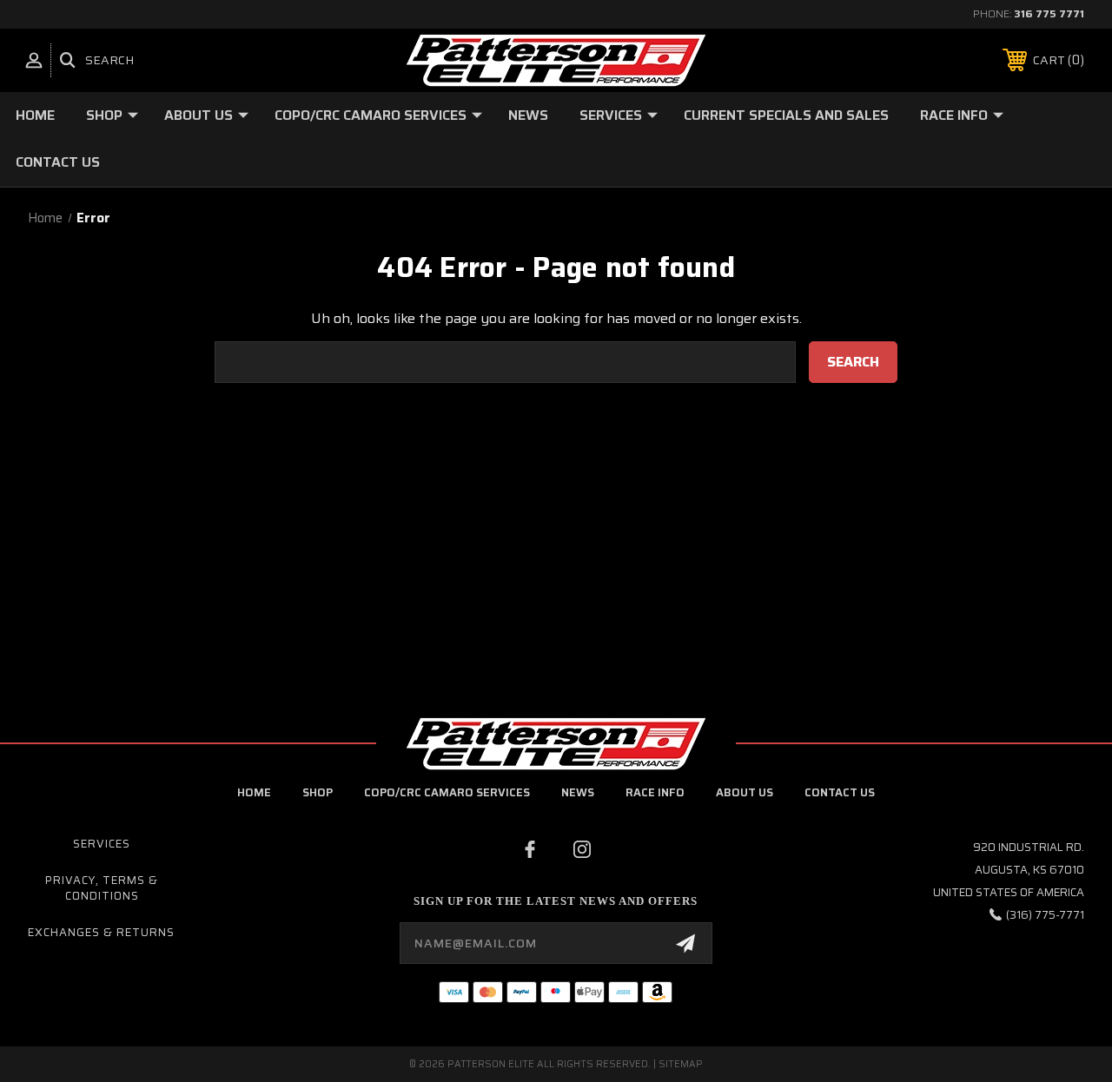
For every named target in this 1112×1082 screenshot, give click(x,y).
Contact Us (58, 162)
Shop (104, 115)
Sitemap (681, 1064)
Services (610, 115)
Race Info (954, 115)
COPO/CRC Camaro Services (371, 115)
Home (35, 115)
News (528, 115)
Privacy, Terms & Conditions (101, 888)
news (577, 792)
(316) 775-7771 (1045, 915)
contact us (839, 792)
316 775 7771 (1049, 13)
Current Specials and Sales (786, 115)
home (254, 792)
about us (744, 792)
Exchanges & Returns (101, 932)
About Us (198, 115)
